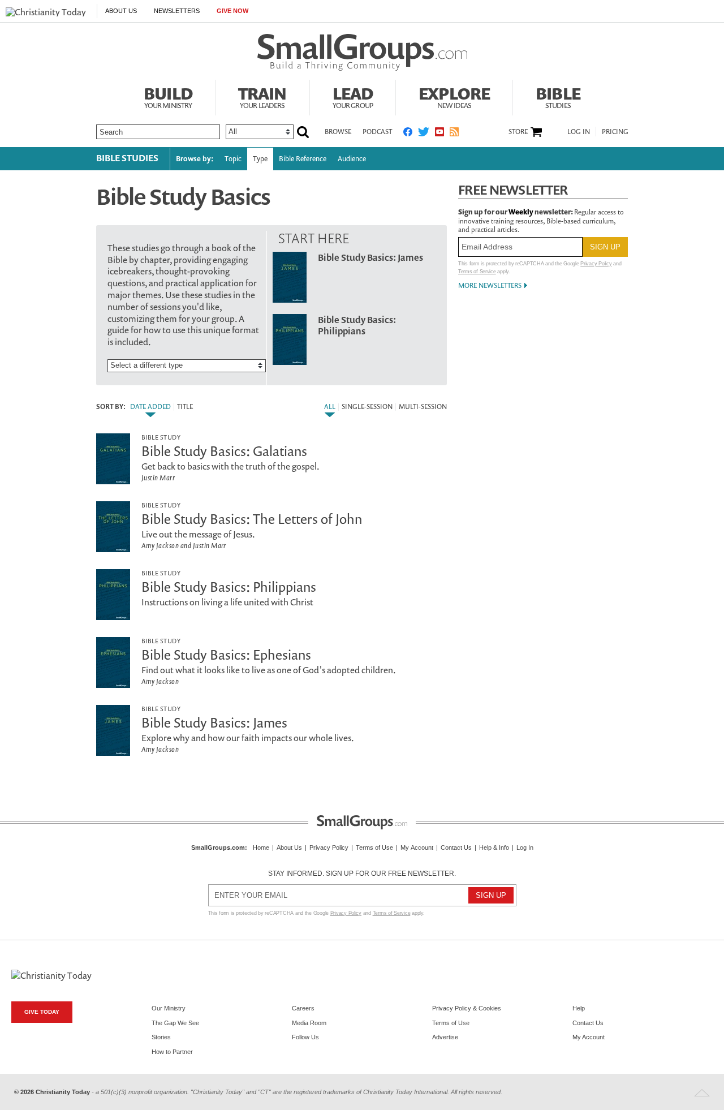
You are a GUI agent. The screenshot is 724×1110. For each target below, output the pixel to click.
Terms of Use (374, 847)
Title (185, 406)
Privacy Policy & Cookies (466, 1008)
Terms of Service (477, 271)
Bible (558, 96)
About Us (121, 10)
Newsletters (177, 10)
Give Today (41, 1012)
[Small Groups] (362, 52)
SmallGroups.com (218, 847)
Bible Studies (127, 158)
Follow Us (305, 1037)
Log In (578, 131)
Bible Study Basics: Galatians (224, 451)
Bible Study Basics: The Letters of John (251, 519)
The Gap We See (175, 1022)
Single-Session (367, 406)
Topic (233, 159)
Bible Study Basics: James (370, 257)
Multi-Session (423, 406)
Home (261, 847)
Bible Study (160, 437)
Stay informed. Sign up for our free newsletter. (362, 873)
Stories (161, 1037)
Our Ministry (169, 1008)
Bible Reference (302, 159)
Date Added (150, 406)
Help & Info (494, 847)
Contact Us (456, 847)
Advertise (445, 1037)
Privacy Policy (595, 263)
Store (518, 131)
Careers (303, 1008)
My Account (416, 847)
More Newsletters (490, 285)
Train (262, 96)
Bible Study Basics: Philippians (357, 325)
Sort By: (111, 406)
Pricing (615, 131)
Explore (454, 96)
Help (578, 1008)
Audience (352, 159)
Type (260, 159)
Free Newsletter (513, 190)
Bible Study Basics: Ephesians (226, 655)
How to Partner (172, 1051)
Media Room (309, 1022)
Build (168, 96)
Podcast (377, 131)
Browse (338, 131)
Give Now (232, 10)
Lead (353, 96)
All (329, 406)
